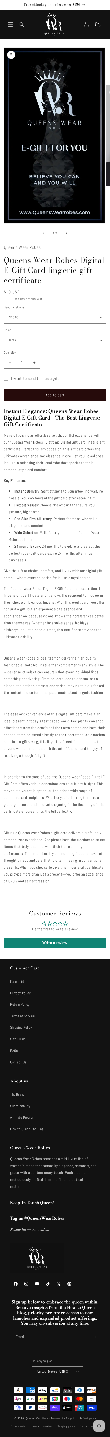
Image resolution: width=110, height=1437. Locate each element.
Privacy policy (18, 1426)
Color (7, 330)
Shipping (9, 299)
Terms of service (41, 1426)
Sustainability (20, 1106)
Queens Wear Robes (38, 1418)
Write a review (54, 942)
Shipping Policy (21, 1027)
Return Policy (20, 1004)
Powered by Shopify (63, 1418)
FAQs (14, 1050)
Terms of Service (22, 1016)
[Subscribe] (94, 1337)
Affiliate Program (22, 1117)
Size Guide (17, 1039)
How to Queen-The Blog (27, 1129)
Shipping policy (66, 1426)
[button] (10, 24)
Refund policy (88, 1418)
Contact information (92, 1426)
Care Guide (18, 981)
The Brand (17, 1094)
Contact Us (18, 1062)
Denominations (14, 307)
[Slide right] (66, 233)
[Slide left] (43, 233)
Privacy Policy (20, 993)
